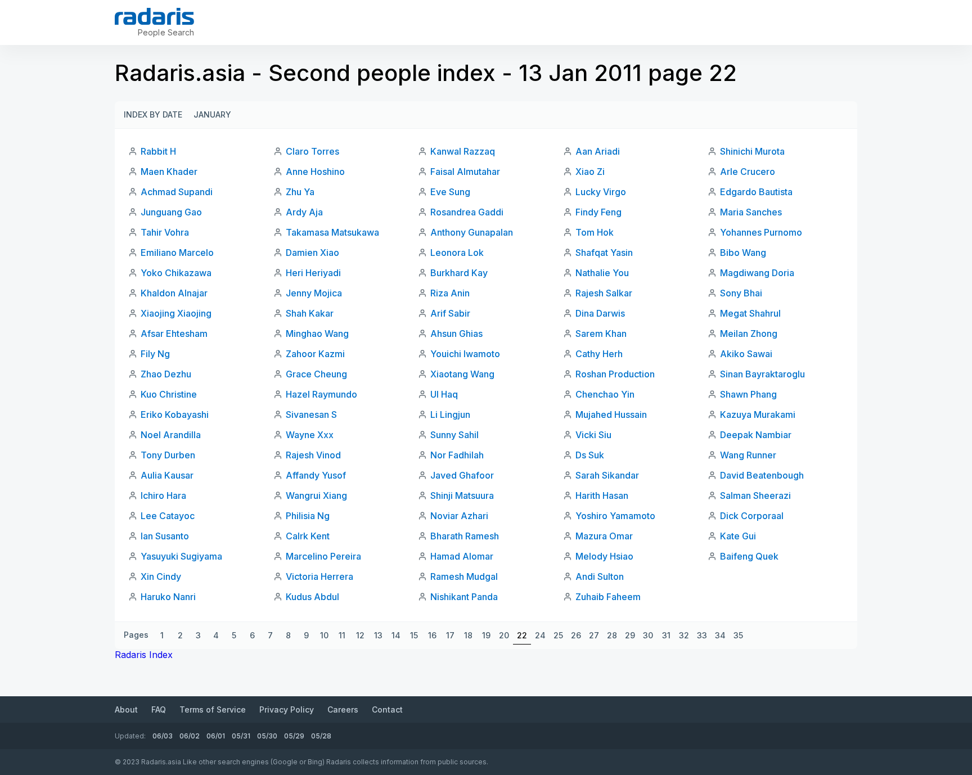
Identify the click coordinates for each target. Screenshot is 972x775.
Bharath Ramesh (464, 536)
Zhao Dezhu (166, 374)
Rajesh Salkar (603, 293)
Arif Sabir (450, 313)
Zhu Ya (300, 191)
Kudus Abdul (312, 596)
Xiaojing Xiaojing (176, 313)
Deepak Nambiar (755, 434)
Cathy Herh (599, 353)
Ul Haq (444, 394)
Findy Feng (598, 212)
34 (720, 635)
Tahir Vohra (165, 232)
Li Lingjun (450, 414)
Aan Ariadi (597, 151)
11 (342, 635)
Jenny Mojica (314, 293)
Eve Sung (450, 191)
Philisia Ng (308, 515)
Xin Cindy (161, 576)
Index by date (153, 114)
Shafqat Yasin (604, 252)
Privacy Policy (286, 709)
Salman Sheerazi (755, 495)
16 (432, 635)
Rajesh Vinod (313, 455)
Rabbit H (158, 151)
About (126, 709)
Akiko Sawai (746, 353)
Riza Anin (450, 293)
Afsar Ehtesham (174, 333)
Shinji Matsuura (462, 495)
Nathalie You (602, 272)
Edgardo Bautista (756, 191)
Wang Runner (748, 455)
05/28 (321, 736)
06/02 (189, 736)
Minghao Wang (317, 333)
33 (702, 635)
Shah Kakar (310, 313)
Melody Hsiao (604, 556)
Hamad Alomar (461, 556)
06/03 (162, 736)
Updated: (130, 736)
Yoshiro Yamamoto (615, 515)
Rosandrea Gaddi (466, 212)
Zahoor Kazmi (315, 353)
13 (378, 635)
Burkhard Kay (459, 272)
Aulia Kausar (167, 475)
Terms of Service (212, 709)
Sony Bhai (741, 293)
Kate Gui (738, 536)
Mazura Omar (604, 536)
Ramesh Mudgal (464, 576)
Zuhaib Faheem (608, 596)
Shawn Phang (748, 394)
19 (486, 635)
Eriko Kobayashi (175, 414)
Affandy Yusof (316, 475)
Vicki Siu (593, 434)
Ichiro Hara (163, 495)
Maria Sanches (751, 212)
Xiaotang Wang (462, 374)
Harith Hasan (601, 495)
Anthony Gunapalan (471, 232)
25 (558, 635)
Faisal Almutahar (465, 171)
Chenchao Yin (604, 394)
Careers (342, 709)
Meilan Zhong (748, 333)
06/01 (215, 736)
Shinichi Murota (752, 151)
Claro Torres (312, 151)
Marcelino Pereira (323, 556)
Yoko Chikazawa (176, 272)
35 (738, 635)
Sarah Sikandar (607, 475)
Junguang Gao (171, 212)
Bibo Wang (743, 252)
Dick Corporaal (752, 515)
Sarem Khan (601, 333)
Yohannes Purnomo (761, 232)
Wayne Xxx (310, 434)
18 (468, 635)
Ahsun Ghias (456, 333)
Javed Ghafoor (462, 475)
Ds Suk (589, 455)
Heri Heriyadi (313, 272)
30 (648, 635)
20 (504, 635)
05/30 (267, 736)
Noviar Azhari (459, 515)
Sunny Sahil (454, 434)
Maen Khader (169, 171)
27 (594, 635)
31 (666, 635)
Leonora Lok (457, 252)
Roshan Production (615, 374)
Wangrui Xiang (316, 495)
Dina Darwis (600, 313)
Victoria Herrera (319, 576)
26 (576, 635)
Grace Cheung (316, 374)
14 (396, 635)
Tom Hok (594, 232)
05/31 (241, 736)
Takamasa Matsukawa (332, 232)
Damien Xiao (312, 252)
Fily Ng (155, 353)
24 (540, 635)
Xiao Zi (590, 171)
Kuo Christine (169, 394)
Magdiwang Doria (757, 272)
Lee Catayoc (168, 515)
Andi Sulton (599, 576)
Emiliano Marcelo (177, 252)
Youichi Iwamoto (465, 353)
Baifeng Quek (749, 556)
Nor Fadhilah (457, 455)
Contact (387, 709)
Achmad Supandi (177, 191)
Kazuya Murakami (757, 414)
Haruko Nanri (168, 596)
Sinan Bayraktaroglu (762, 374)
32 (684, 635)
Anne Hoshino (315, 171)
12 (360, 635)
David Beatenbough (762, 475)
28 (612, 635)
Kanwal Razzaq (462, 151)
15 (414, 635)
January (212, 114)
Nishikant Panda (464, 596)
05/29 (294, 736)
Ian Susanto (165, 536)
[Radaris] (154, 16)
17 (450, 635)
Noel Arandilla (171, 434)
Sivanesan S (311, 414)
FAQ (158, 709)
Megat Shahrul (750, 313)
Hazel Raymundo (321, 394)
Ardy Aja (304, 212)
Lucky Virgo (600, 191)
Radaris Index (144, 654)
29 (630, 635)
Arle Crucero (747, 171)
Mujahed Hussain (611, 414)
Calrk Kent (308, 536)
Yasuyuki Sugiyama (181, 556)
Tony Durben (168, 455)
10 (324, 635)
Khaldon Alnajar (174, 293)
